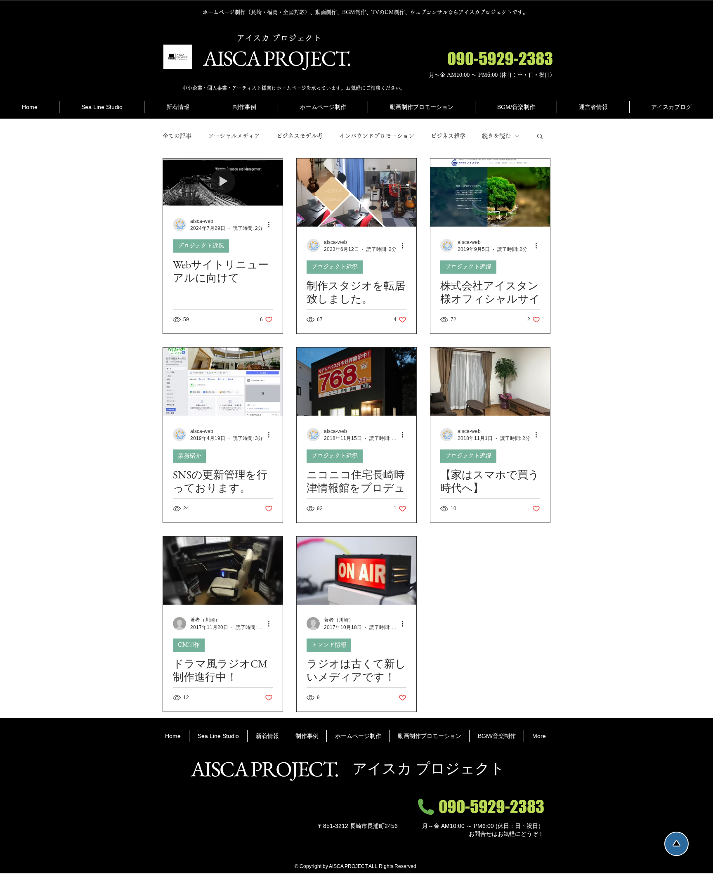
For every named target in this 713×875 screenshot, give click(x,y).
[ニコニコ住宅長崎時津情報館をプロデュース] (356, 382)
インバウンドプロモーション (376, 136)
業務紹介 (189, 456)
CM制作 (189, 645)
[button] (540, 136)
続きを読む (496, 136)
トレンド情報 (329, 645)
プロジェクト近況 (201, 245)
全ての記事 (177, 136)
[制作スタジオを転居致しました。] (356, 192)
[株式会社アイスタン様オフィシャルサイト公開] (490, 192)
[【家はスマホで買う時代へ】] (490, 382)
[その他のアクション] (271, 224)
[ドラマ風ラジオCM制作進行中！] (223, 571)
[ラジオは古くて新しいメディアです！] (356, 571)
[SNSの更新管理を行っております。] (223, 382)
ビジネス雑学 (448, 136)
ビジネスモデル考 (299, 136)
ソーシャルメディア (234, 136)
